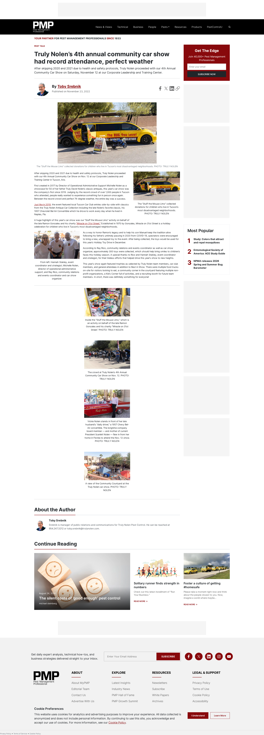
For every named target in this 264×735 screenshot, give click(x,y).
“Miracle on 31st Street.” (88, 223)
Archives (157, 701)
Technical (122, 26)
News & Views (104, 26)
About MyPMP (81, 682)
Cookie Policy (201, 695)
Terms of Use (201, 689)
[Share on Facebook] (160, 88)
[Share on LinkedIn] (172, 88)
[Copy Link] (177, 88)
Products (197, 26)
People (152, 26)
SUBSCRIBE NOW (207, 74)
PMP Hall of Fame (123, 695)
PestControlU (214, 26)
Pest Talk (39, 46)
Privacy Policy (201, 682)
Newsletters (159, 682)
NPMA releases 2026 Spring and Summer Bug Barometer (208, 264)
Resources (180, 26)
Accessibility (200, 701)
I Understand (198, 715)
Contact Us (79, 695)
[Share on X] (166, 88)
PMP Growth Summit (125, 701)
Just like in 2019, (42, 204)
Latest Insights (121, 682)
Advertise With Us (83, 701)
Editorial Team (80, 689)
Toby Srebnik (69, 86)
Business (138, 26)
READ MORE (140, 601)
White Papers (160, 695)
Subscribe (168, 656)
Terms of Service (20, 734)
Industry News (121, 689)
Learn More (220, 715)
